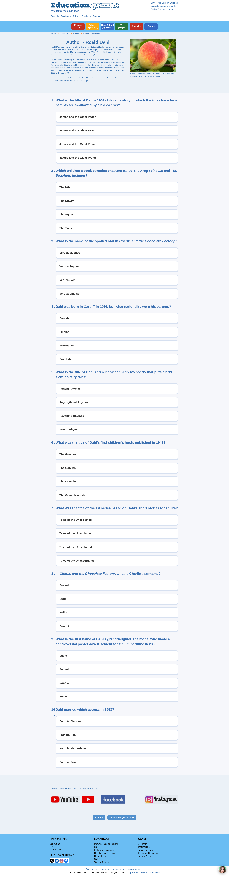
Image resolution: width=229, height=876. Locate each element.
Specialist (65, 34)
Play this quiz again (122, 817)
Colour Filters (100, 856)
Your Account (56, 849)
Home (53, 34)
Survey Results (101, 862)
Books (76, 34)
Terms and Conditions (148, 853)
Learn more (154, 873)
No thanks (141, 873)
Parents (55, 16)
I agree (131, 873)
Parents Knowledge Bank (106, 844)
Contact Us (55, 844)
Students (66, 16)
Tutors (76, 16)
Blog (96, 847)
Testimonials (144, 847)
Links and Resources (104, 850)
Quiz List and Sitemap (104, 853)
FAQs (52, 847)
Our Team (142, 844)
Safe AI (97, 859)
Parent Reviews (145, 850)
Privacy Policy (144, 856)
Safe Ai (96, 16)
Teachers (86, 16)
